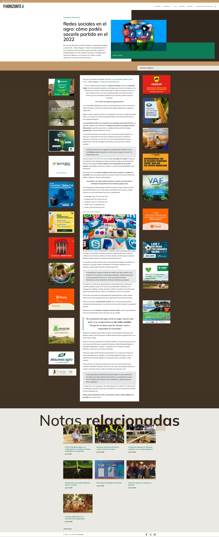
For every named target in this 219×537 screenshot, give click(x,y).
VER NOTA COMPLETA (146, 68)
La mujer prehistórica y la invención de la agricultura (75, 518)
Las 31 (175, 6)
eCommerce (103, 277)
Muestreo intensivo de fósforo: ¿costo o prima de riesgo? (108, 448)
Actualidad (157, 6)
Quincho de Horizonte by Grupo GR (205, 6)
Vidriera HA (190, 6)
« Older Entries (67, 529)
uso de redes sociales (101, 159)
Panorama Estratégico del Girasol (109, 483)
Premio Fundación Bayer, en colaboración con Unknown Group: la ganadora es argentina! (77, 449)
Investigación (167, 6)
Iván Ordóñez (182, 6)
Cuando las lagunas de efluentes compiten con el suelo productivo (140, 448)
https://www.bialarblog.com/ (110, 82)
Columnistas (76, 17)
